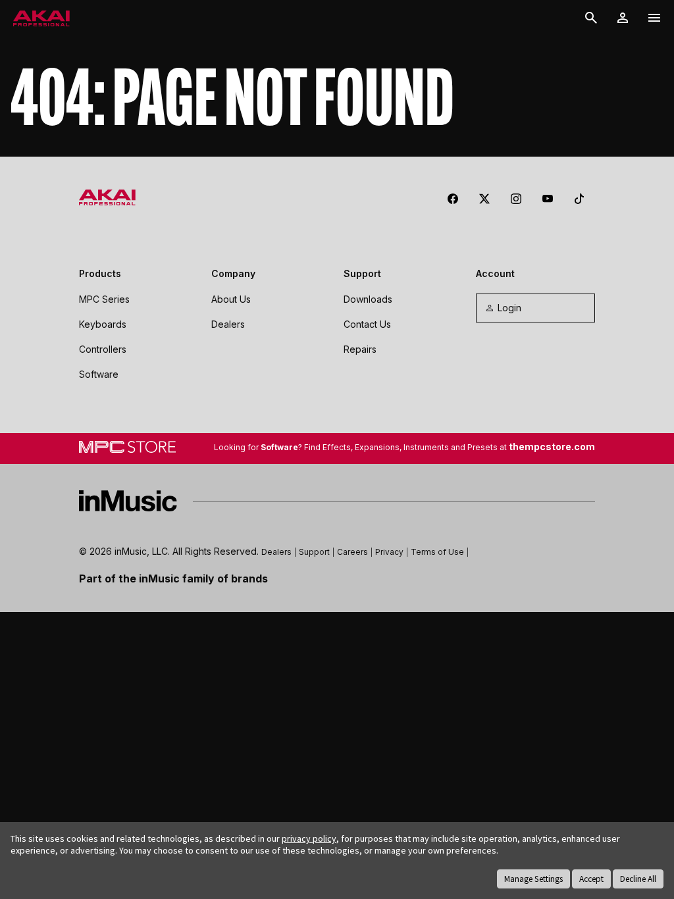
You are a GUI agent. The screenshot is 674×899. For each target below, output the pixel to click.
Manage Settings (533, 879)
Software (98, 374)
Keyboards (102, 324)
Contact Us (367, 324)
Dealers (228, 324)
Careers (352, 552)
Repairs (360, 349)
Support (314, 552)
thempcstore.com (552, 446)
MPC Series (104, 299)
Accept (591, 879)
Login (509, 307)
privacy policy (309, 838)
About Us (231, 299)
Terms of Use (437, 552)
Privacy (389, 552)
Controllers (102, 349)
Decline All (638, 879)
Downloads (368, 299)
